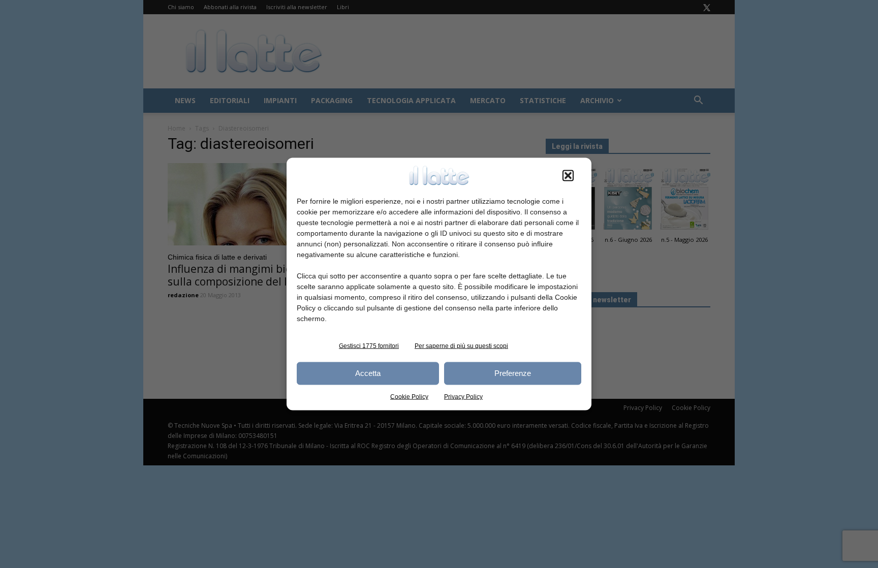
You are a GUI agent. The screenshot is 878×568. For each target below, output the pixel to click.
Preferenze (512, 373)
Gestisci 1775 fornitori (369, 345)
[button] (568, 175)
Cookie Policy (409, 396)
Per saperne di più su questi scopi (461, 345)
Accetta (368, 373)
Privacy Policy (463, 396)
